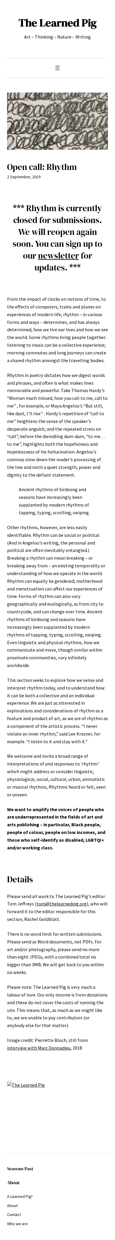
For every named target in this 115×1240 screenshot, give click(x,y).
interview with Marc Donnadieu (38, 1048)
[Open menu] (57, 67)
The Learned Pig (58, 22)
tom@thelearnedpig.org (62, 904)
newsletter (58, 256)
